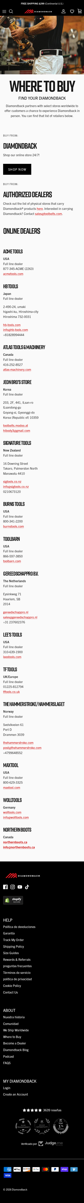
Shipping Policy (13, 946)
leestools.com (12, 657)
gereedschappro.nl (15, 612)
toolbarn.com (12, 561)
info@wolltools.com (16, 817)
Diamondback (19, 1189)
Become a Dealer (14, 1043)
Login (6, 1088)
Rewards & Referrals (16, 959)
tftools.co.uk (11, 692)
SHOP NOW (17, 169)
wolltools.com (12, 812)
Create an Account (15, 1094)
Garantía (9, 933)
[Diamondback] (38, 11)
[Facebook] (5, 887)
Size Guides (11, 953)
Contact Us (10, 992)
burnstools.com (13, 526)
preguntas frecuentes (17, 966)
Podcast (8, 1056)
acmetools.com (13, 274)
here (40, 208)
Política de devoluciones (19, 927)
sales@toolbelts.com (48, 214)
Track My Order (13, 940)
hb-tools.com (12, 325)
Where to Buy (12, 1037)
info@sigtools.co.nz (16, 486)
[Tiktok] (27, 887)
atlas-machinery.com (17, 369)
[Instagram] (12, 887)
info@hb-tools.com (15, 330)
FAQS (7, 1063)
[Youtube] (20, 887)
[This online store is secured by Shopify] (13, 903)
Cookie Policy (12, 985)
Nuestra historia (14, 1017)
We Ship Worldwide (16, 1030)
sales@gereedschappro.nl (20, 617)
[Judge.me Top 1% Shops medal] (61, 1126)
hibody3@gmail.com (16, 430)
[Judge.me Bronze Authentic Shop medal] (42, 1126)
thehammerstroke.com (18, 742)
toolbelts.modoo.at (15, 425)
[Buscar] (13, 11)
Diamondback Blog (16, 1050)
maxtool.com (11, 787)
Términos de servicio (16, 972)
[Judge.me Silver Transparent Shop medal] (23, 1126)
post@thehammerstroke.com (22, 748)
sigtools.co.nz (12, 481)
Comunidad (11, 1024)
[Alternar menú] (4, 11)
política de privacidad (17, 979)
